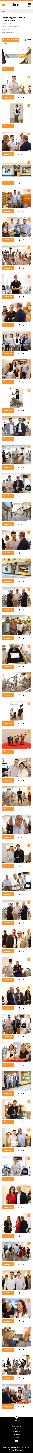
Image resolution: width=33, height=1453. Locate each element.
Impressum (16, 1432)
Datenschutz (16, 1426)
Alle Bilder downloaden (10, 40)
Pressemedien (16, 1434)
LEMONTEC (20, 1450)
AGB (16, 1429)
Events (3, 11)
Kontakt (16, 1437)
